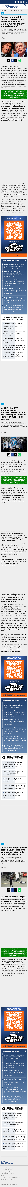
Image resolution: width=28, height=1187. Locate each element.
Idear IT (14, 1184)
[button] (3, 6)
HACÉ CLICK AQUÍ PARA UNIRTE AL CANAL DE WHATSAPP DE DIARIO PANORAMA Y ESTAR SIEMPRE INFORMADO (14, 94)
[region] (14, 169)
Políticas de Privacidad (8, 1179)
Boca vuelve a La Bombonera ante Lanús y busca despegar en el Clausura (13, 340)
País (2, 13)
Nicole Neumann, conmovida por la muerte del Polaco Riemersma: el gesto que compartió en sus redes (14, 347)
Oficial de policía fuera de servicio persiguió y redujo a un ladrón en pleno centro (14, 333)
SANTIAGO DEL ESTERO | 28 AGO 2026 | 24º (11, 10)
